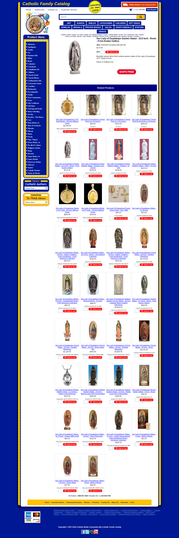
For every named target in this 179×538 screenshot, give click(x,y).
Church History (33, 78)
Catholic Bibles (146, 510)
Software (31, 165)
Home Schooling (33, 112)
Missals (77, 27)
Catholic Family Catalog (37, 23)
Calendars (31, 64)
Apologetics (32, 47)
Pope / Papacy (33, 140)
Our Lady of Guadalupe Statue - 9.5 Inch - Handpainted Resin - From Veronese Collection (67, 301)
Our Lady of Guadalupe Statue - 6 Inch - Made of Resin (144, 435)
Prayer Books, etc (34, 142)
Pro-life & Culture (34, 145)
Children (121, 23)
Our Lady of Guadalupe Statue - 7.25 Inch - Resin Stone (67, 482)
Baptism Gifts (33, 55)
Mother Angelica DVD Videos (130, 514)
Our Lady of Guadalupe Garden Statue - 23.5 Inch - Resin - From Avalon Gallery (67, 166)
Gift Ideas (134, 23)
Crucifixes (31, 86)
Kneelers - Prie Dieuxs (35, 117)
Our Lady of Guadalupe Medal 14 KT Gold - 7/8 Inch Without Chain (92, 210)
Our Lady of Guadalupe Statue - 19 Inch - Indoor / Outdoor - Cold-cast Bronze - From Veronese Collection (67, 255)
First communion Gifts (70, 514)
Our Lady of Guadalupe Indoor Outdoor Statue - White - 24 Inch (144, 165)
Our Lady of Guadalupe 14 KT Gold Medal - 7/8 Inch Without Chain (67, 121)
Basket (152, 10)
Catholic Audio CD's (111, 510)
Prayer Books (93, 27)
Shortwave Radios (34, 162)
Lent (29, 120)
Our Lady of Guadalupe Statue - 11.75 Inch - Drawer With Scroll (67, 435)
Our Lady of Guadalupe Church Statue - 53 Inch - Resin (144, 346)
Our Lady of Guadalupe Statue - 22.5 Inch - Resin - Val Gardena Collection (93, 255)
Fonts (30, 100)
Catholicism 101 (33, 70)
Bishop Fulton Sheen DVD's (64, 510)
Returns (87, 502)
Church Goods (33, 75)
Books (30, 61)
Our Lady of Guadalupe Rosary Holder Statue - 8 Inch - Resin (144, 391)
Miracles (31, 128)
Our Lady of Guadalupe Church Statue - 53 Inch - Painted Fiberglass (118, 347)
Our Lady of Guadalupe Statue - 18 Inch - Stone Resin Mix (93, 435)
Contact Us (53, 10)
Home (28, 10)
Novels (30, 137)
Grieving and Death (35, 109)
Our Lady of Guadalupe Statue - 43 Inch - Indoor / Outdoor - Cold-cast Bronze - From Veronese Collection (118, 255)
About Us (115, 502)
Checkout (95, 502)
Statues (139, 27)
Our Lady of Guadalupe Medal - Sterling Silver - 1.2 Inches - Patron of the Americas (67, 392)
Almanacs (31, 44)
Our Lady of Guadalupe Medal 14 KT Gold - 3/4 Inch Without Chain (67, 210)
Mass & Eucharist (34, 126)
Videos (102, 31)
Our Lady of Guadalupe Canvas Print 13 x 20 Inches (93, 120)
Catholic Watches (34, 170)
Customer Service (69, 10)
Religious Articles (34, 148)
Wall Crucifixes (149, 514)
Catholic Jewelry (95, 512)
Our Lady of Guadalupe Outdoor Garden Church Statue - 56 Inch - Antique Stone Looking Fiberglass (118, 302)
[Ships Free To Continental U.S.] (126, 74)
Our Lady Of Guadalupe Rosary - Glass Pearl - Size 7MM (118, 209)
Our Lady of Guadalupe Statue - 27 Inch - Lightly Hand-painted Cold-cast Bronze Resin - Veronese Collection (118, 437)
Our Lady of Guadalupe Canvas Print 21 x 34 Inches (118, 120)
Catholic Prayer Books (112, 512)
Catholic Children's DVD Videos (89, 510)
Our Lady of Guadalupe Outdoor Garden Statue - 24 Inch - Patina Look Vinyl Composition (118, 392)
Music (30, 134)
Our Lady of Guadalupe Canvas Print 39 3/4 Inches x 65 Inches (144, 120)
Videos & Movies (34, 173)
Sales (108, 27)
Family (30, 95)
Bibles (92, 23)
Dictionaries (32, 89)
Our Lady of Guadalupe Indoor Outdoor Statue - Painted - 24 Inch (118, 166)
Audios (80, 23)
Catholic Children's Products (76, 512)
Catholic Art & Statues (129, 510)
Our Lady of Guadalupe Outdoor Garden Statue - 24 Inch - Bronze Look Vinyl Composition (93, 392)
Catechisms (106, 23)
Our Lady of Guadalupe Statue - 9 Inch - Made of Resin (93, 482)
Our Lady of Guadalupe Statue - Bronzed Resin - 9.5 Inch (93, 300)
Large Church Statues (108, 514)
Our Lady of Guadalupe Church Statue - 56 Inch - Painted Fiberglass (144, 255)
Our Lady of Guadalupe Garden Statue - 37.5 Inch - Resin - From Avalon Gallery (144, 301)
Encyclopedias (33, 92)
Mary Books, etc (33, 123)
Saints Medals (124, 27)
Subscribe (124, 502)
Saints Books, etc (34, 156)
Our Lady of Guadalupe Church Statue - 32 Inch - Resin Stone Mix (93, 347)
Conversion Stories (34, 84)
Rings (30, 151)
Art (69, 23)
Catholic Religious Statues (133, 512)
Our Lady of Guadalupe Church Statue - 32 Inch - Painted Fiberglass (67, 347)
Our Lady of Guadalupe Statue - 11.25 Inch (144, 209)
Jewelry (65, 27)
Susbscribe (39, 10)
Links (132, 502)
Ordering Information (74, 502)
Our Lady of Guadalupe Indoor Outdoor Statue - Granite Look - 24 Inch (93, 166)
